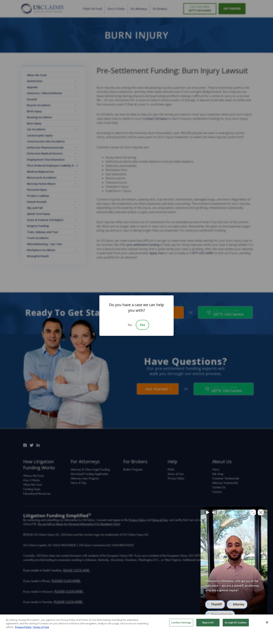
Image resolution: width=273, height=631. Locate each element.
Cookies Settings (181, 622)
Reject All (208, 622)
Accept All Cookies (236, 622)
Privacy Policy (23, 627)
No (130, 325)
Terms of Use (40, 627)
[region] (136, 622)
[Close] (267, 622)
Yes (142, 325)
